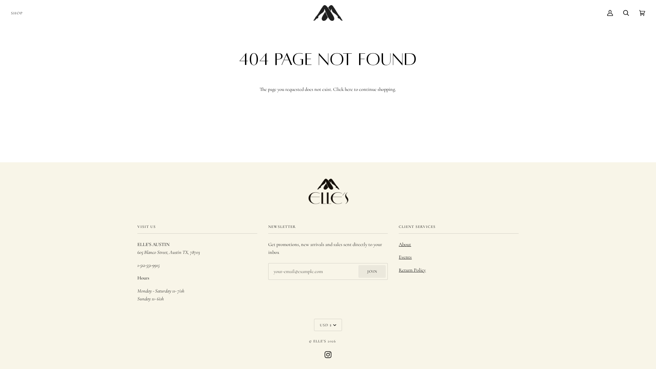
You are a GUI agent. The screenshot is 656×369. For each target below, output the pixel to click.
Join (372, 271)
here (349, 89)
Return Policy (412, 270)
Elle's (319, 341)
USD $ (326, 325)
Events (405, 257)
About (405, 244)
